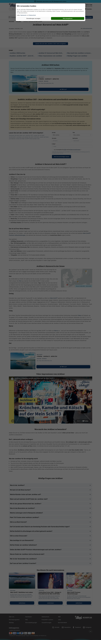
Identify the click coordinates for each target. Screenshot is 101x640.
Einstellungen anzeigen (33, 18)
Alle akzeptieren (67, 18)
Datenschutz (32, 15)
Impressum (23, 15)
